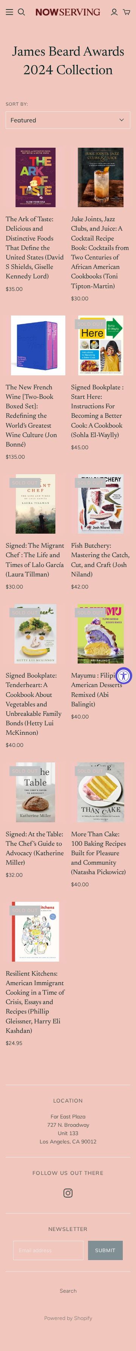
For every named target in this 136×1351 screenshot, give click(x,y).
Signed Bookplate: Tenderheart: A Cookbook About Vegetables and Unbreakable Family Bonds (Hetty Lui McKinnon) (34, 705)
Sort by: (17, 104)
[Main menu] (9, 12)
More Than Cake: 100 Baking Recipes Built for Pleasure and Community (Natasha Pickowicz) (98, 853)
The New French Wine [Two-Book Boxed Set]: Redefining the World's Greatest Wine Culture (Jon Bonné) (31, 416)
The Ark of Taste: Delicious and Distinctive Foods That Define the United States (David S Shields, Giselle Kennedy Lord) (35, 248)
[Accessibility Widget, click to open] (123, 675)
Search (68, 1291)
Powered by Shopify (68, 1318)
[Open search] (21, 12)
